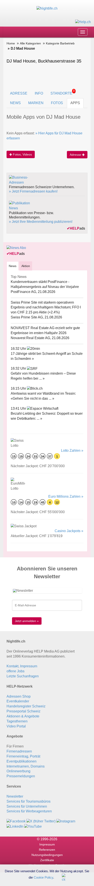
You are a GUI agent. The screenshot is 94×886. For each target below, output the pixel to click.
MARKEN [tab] (36, 103)
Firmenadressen (19, 751)
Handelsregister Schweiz (26, 706)
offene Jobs (15, 671)
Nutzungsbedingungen (47, 855)
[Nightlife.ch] (47, 8)
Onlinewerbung (18, 771)
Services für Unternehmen (27, 806)
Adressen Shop (19, 696)
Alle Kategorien (30, 43)
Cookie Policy (43, 877)
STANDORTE (62, 92)
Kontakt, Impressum (22, 666)
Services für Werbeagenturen (29, 811)
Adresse (76, 154)
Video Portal (16, 726)
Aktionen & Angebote (23, 716)
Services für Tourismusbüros (28, 801)
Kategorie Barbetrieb (60, 43)
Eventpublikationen (22, 761)
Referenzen (47, 849)
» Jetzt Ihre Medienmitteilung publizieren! (40, 221)
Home (11, 43)
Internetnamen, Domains (26, 766)
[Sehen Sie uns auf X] (41, 821)
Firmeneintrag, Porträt (23, 756)
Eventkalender (18, 701)
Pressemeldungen (21, 776)
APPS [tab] (75, 103)
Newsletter (15, 796)
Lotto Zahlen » (72, 450)
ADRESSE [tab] (18, 93)
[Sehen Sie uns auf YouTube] (33, 826)
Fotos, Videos (22, 154)
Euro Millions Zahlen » (65, 496)
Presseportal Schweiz (23, 711)
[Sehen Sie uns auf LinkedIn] (15, 826)
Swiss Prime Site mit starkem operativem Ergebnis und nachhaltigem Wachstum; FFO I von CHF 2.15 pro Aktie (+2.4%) (46, 307)
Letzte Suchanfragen (23, 676)
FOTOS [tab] (57, 103)
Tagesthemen (17, 721)
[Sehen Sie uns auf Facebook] (16, 821)
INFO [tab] (39, 93)
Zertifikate (47, 860)
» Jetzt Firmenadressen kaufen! (33, 191)
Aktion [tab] (25, 266)
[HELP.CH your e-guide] (83, 22)
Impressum (47, 844)
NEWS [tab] (15, 103)
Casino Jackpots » (69, 531)
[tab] (13, 265)
